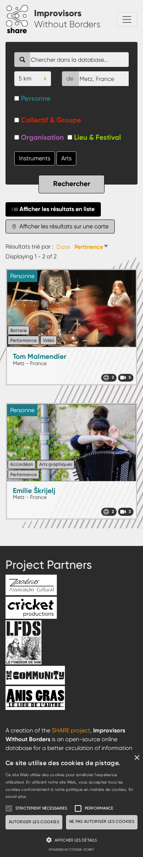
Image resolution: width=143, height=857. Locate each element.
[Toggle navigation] (127, 19)
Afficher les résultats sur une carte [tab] (63, 226)
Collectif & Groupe (51, 120)
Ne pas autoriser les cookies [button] (101, 821)
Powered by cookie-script (71, 849)
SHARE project (71, 730)
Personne (36, 98)
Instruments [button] (34, 158)
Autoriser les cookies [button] (34, 821)
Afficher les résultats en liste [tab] (57, 209)
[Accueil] (20, 19)
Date (63, 246)
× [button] (136, 758)
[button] (72, 840)
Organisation (42, 137)
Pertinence (91, 246)
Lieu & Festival (97, 137)
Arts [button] (66, 158)
